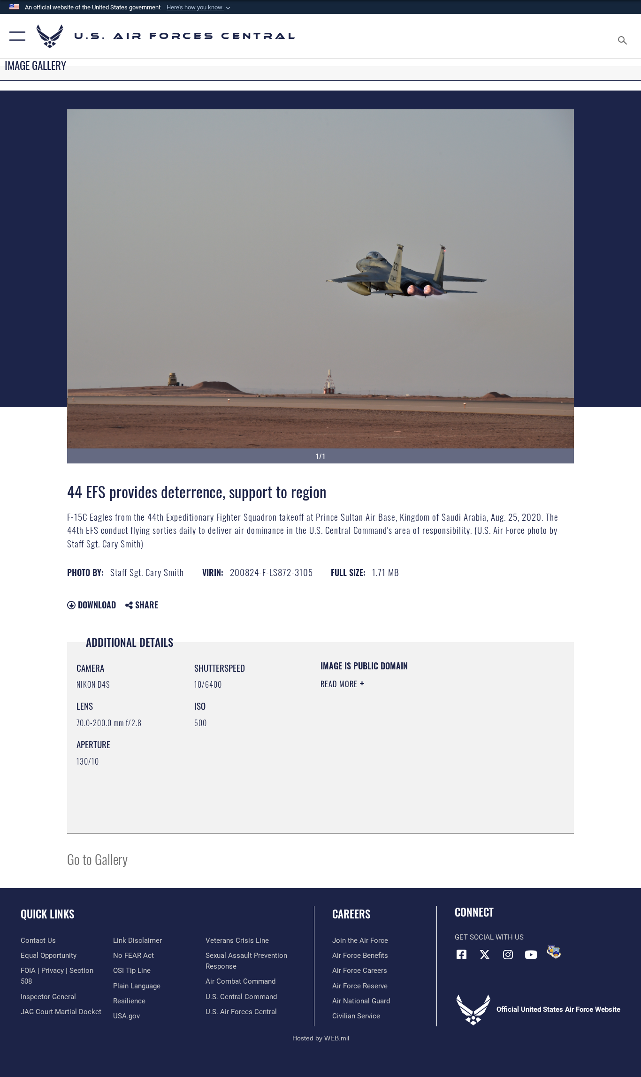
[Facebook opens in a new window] (462, 955)
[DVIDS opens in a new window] (554, 952)
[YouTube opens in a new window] (531, 955)
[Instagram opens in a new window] (508, 955)
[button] (199, 7)
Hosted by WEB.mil (320, 1038)
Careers (351, 914)
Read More (340, 684)
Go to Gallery (97, 859)
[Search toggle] (624, 36)
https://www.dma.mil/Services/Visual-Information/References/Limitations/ (430, 756)
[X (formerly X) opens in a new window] (485, 955)
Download (96, 605)
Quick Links (47, 914)
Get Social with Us (489, 937)
